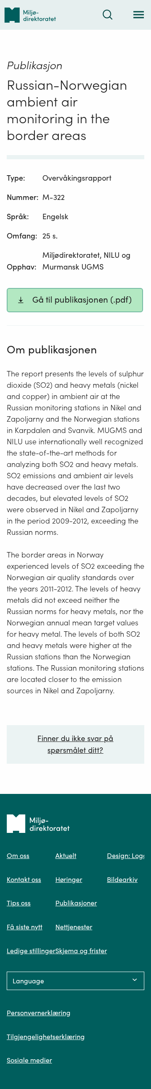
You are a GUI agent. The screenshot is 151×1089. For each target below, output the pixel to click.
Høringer (68, 879)
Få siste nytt (24, 927)
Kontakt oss (24, 879)
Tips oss (19, 903)
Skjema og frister (81, 950)
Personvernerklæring (38, 1013)
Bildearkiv (122, 879)
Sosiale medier (29, 1060)
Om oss (18, 855)
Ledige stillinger (31, 950)
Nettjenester (73, 927)
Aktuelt (65, 855)
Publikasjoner (76, 903)
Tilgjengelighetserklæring (46, 1036)
